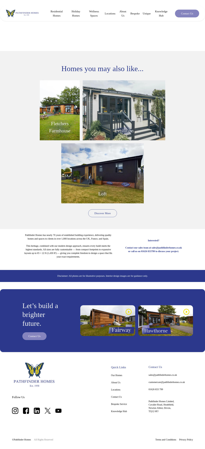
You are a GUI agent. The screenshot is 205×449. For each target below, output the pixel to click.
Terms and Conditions (165, 439)
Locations (110, 13)
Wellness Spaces (94, 13)
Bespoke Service (119, 404)
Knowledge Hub (161, 13)
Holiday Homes (76, 13)
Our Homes (116, 375)
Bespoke (135, 13)
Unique (147, 13)
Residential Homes (57, 13)
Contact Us (116, 397)
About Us (122, 13)
